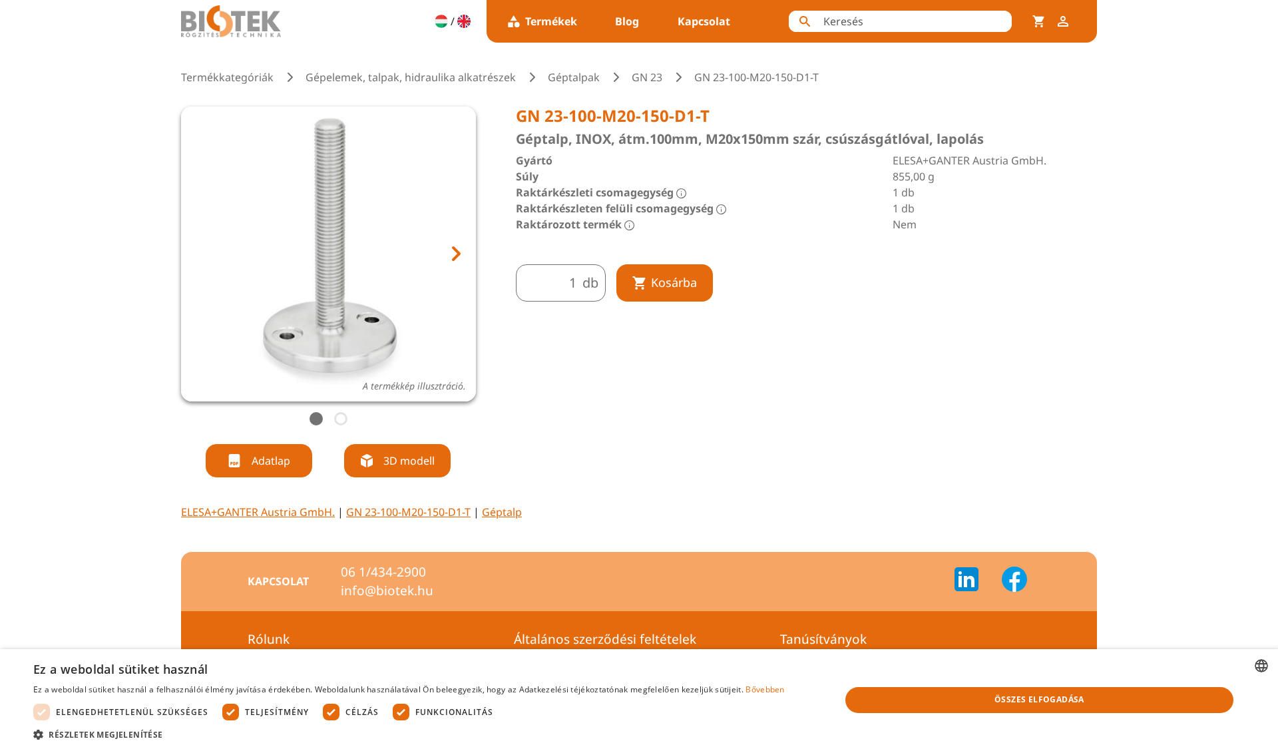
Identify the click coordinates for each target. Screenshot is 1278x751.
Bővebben (765, 689)
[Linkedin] (974, 581)
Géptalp (502, 512)
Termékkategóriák (227, 77)
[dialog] (639, 700)
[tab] (316, 419)
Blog (627, 21)
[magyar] (441, 21)
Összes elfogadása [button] (1039, 699)
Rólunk (269, 639)
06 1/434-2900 (383, 572)
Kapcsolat (704, 21)
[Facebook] (1014, 581)
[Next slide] (455, 254)
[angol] (464, 21)
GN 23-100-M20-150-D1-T (408, 512)
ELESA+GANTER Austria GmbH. (258, 512)
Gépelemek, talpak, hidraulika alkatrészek (411, 77)
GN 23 (647, 77)
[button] (409, 734)
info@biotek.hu (387, 590)
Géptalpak (574, 77)
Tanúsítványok (823, 639)
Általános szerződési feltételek (605, 639)
